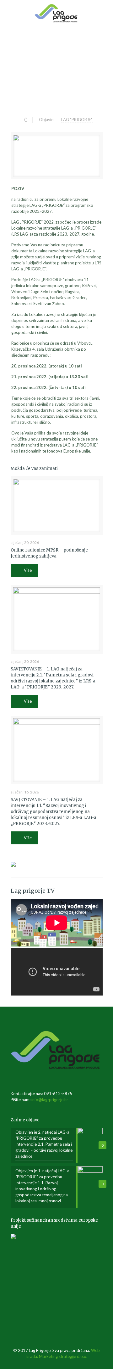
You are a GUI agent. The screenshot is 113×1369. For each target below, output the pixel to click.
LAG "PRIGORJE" (77, 119)
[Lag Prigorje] (56, 12)
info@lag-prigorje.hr (49, 1099)
